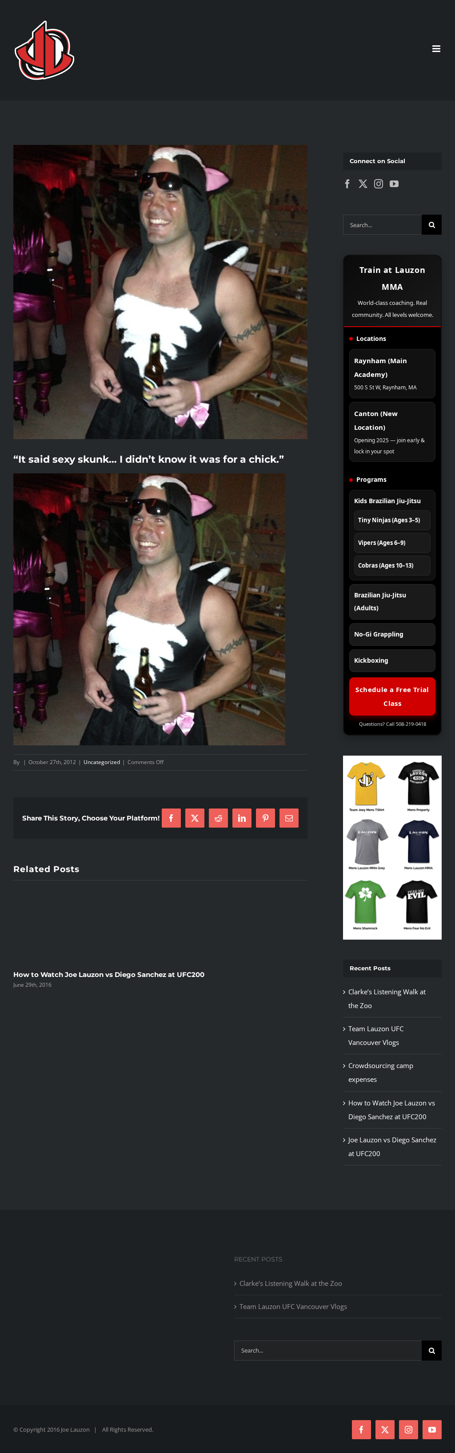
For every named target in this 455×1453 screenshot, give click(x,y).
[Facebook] (347, 184)
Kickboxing (371, 660)
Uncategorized (102, 762)
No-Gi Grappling (378, 634)
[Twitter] (363, 184)
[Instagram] (378, 184)
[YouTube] (394, 184)
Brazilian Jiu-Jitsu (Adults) (380, 601)
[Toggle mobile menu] (437, 48)
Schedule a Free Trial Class (392, 696)
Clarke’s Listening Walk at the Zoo (290, 1283)
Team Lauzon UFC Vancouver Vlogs (293, 1306)
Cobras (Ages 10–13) (385, 565)
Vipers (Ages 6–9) (381, 543)
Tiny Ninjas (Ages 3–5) (389, 520)
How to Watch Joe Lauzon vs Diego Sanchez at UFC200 (108, 974)
